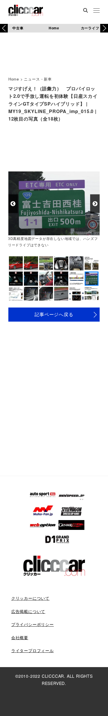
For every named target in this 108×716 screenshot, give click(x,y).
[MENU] (96, 10)
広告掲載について (28, 611)
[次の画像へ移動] (95, 203)
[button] (104, 28)
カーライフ (90, 27)
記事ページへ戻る (54, 314)
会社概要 (19, 637)
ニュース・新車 (38, 79)
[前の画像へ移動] (13, 203)
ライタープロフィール (32, 650)
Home (54, 27)
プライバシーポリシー (32, 624)
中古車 (17, 27)
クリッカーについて (30, 598)
